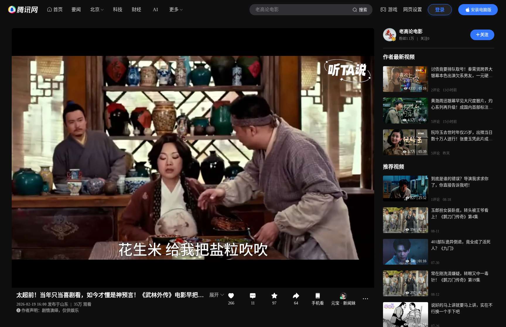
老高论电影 (411, 31)
